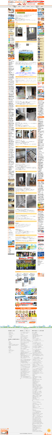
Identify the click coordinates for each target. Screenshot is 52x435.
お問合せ (10, 237)
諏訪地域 (10, 251)
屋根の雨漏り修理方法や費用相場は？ (11, 161)
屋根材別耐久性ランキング (11, 138)
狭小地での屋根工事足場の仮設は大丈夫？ (40, 148)
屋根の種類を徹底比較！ (39, 129)
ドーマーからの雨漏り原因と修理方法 (11, 166)
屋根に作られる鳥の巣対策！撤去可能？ (41, 220)
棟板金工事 (41, 54)
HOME (16, 8)
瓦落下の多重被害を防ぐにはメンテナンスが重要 (41, 157)
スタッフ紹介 (10, 349)
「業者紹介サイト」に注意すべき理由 (40, 202)
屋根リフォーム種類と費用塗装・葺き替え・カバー (41, 131)
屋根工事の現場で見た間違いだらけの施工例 (40, 167)
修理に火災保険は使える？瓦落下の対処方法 (41, 159)
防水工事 (41, 49)
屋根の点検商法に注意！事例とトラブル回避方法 (41, 194)
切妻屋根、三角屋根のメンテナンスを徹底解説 (11, 114)
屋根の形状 (34, 375)
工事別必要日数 (40, 151)
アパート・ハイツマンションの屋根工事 (40, 223)
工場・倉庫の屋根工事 (40, 222)
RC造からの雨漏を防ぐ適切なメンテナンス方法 (37, 392)
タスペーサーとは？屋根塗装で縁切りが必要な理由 (37, 368)
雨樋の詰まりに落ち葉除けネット (24, 373)
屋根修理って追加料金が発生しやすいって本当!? (41, 197)
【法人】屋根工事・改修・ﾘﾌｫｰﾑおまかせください (41, 226)
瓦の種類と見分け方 (11, 126)
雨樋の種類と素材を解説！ (23, 375)
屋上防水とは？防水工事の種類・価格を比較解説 (11, 88)
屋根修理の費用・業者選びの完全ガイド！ (11, 63)
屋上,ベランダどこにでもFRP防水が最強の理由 (11, 86)
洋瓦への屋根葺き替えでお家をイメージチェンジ (11, 145)
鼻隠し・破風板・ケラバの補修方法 (11, 72)
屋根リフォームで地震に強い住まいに (24, 345)
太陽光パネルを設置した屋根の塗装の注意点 (41, 140)
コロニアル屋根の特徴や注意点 (40, 136)
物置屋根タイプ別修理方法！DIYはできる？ (40, 211)
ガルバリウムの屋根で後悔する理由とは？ (11, 150)
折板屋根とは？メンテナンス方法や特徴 (41, 139)
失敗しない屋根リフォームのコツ (40, 120)
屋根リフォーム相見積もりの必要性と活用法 (25, 356)
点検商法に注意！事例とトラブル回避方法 (25, 339)
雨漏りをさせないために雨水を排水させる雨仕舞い (37, 422)
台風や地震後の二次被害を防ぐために (41, 160)
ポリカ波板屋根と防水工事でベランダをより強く (41, 216)
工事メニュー (32, 6)
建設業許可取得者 (11, 232)
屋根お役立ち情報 (40, 154)
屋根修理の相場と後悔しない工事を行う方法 (40, 121)
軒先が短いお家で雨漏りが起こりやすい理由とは (11, 127)
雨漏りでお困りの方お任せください (24, 336)
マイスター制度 (10, 337)
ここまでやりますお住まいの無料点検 (37, 7)
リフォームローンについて (23, 358)
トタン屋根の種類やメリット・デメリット (40, 137)
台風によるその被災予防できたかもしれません (41, 156)
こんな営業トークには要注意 (40, 191)
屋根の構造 (10, 71)
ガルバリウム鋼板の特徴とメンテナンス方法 (11, 154)
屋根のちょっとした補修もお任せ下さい (24, 337)
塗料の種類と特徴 (41, 234)
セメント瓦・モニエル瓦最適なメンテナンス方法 (11, 93)
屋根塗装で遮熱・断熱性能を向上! (40, 171)
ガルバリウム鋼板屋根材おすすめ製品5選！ (41, 110)
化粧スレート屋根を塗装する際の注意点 (40, 142)
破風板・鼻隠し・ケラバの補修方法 (36, 364)
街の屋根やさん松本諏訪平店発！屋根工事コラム (13, 345)
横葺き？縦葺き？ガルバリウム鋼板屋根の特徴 (41, 111)
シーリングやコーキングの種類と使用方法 (11, 101)
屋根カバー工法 (42, 41)
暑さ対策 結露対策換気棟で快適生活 (11, 118)
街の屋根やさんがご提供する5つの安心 (15, 7)
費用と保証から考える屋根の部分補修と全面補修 (25, 360)
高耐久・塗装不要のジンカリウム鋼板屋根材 (11, 156)
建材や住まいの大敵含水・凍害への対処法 (11, 120)
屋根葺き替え (41, 38)
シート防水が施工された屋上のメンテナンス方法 (11, 82)
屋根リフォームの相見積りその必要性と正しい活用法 (41, 183)
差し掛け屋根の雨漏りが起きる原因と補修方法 (11, 115)
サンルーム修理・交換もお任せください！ (41, 213)
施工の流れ (28, 6)
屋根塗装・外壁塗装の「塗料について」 (36, 336)
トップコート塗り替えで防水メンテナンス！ (11, 176)
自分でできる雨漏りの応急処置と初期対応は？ (41, 173)
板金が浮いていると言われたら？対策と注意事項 (41, 196)
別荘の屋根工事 (40, 225)
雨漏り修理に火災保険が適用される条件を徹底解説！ (38, 431)
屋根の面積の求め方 (34, 378)
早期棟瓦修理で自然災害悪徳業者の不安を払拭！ (11, 96)
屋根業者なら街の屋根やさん (11, 350)
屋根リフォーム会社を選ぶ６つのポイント (41, 153)
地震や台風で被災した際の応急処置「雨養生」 (11, 105)
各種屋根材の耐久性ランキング (36, 407)
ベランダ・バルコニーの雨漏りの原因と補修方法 (11, 89)
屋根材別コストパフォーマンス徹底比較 (11, 136)
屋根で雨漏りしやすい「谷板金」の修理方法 (11, 125)
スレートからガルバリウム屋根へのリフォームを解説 (41, 102)
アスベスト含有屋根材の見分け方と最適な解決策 (11, 129)
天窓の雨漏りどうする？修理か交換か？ (11, 167)
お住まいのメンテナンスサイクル (36, 401)
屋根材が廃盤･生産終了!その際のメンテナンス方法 (37, 371)
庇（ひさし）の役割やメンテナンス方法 (11, 164)
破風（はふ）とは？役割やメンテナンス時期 (11, 178)
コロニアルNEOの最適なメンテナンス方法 (41, 147)
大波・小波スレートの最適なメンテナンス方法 (11, 98)
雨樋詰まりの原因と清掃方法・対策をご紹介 (25, 372)
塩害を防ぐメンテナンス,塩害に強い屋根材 (11, 139)
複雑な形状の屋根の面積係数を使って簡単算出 (11, 109)
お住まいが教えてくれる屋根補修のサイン (41, 126)
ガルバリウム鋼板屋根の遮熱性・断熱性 (41, 107)
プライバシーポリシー (11, 235)
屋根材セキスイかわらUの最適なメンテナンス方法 (41, 145)
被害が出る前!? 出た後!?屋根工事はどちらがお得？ (41, 189)
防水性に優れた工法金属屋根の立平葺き (11, 103)
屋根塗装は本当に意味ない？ (11, 64)
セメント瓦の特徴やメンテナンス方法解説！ (11, 91)
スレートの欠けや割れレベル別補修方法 (40, 134)
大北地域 (10, 252)
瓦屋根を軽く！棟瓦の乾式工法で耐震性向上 (37, 385)
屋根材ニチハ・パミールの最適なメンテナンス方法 (41, 144)
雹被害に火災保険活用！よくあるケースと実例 (41, 176)
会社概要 (42, 6)
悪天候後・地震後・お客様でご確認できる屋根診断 (37, 335)
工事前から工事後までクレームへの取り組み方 (41, 186)
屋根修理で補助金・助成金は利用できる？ (40, 178)
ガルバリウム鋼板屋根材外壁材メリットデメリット (41, 113)
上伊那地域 (10, 250)
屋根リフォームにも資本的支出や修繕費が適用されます (26, 359)
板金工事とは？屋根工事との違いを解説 (11, 68)
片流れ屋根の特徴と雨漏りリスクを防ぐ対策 (11, 112)
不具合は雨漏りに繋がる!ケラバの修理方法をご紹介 (37, 369)
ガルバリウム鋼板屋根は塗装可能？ (41, 105)
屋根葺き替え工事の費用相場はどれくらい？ (41, 123)
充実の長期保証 (10, 336)
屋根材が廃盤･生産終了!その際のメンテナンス (11, 143)
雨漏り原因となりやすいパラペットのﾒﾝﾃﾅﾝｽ (11, 84)
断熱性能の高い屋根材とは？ (10, 169)
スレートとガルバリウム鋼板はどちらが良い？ (41, 100)
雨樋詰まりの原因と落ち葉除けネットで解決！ (41, 219)
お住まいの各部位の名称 (11, 61)
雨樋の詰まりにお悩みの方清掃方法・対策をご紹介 (41, 217)
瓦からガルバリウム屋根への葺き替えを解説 (41, 103)
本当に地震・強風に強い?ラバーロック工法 (11, 106)
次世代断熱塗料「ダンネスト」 (40, 170)
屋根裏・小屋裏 (10, 117)
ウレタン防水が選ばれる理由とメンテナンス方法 (11, 81)
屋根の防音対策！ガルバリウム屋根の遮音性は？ (41, 114)
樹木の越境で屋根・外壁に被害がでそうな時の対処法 (41, 199)
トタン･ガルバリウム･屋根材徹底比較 (11, 149)
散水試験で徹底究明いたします (24, 343)
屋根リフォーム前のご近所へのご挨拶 (40, 185)
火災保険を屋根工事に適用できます (24, 346)
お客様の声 (23, 6)
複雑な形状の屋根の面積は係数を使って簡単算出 (37, 379)
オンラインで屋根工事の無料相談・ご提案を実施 (41, 182)
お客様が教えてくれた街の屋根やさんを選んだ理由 (14, 344)
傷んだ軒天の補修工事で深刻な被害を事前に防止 (11, 77)
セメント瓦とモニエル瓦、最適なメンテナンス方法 (37, 361)
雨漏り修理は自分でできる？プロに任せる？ (11, 66)
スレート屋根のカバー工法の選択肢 (41, 132)
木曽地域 (10, 249)
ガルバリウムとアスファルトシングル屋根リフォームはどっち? (11, 147)
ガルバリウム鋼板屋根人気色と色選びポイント (41, 108)
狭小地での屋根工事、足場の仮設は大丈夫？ (37, 343)
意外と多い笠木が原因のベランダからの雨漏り (11, 76)
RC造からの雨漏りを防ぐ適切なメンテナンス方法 (11, 162)
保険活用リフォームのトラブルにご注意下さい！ (37, 414)
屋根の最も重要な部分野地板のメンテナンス (11, 133)
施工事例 (19, 6)
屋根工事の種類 (41, 36)
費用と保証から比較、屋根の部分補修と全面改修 (41, 125)
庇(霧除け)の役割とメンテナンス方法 (11, 99)
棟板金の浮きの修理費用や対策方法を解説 (11, 69)
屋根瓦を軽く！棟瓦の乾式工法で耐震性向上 (40, 162)
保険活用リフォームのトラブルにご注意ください (41, 200)
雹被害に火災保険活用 (35, 429)
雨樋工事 (41, 46)
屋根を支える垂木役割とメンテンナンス (11, 159)
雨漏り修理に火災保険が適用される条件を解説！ (41, 175)
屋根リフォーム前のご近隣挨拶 (24, 338)
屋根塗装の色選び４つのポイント (40, 168)
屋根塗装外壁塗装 (41, 57)
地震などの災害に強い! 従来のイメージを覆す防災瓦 (38, 387)
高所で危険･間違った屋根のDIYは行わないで (37, 393)
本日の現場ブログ (10, 343)
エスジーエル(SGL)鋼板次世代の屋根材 (11, 152)
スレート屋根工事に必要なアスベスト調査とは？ (11, 174)
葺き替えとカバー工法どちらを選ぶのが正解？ (41, 128)
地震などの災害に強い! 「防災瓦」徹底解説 (40, 165)
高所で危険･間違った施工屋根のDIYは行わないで (11, 157)
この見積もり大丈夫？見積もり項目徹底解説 (40, 188)
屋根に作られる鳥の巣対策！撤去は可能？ (25, 374)
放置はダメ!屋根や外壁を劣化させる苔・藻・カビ (11, 141)
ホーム (10, 6)
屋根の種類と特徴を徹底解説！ (11, 60)
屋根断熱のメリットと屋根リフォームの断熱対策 (11, 171)
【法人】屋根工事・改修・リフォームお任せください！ (26, 351)
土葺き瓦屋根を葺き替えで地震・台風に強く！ (11, 94)
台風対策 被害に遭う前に (23, 344)
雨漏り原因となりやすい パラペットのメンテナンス (26, 365)
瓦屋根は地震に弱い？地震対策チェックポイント (41, 164)
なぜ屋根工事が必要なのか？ (41, 118)
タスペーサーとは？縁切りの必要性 (11, 79)
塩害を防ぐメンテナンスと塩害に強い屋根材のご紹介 (38, 416)
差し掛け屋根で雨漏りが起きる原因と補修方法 (37, 421)
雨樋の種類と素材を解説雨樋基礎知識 (11, 173)
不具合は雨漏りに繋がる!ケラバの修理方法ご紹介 (11, 74)
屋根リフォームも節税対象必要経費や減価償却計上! (41, 228)
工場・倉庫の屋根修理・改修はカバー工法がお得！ (41, 214)
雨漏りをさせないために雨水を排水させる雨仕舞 (11, 123)
